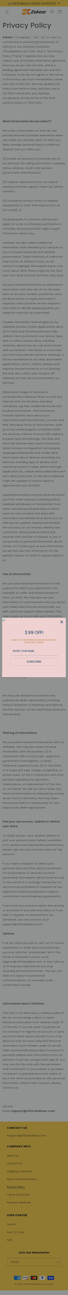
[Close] (62, 622)
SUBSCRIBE (34, 662)
